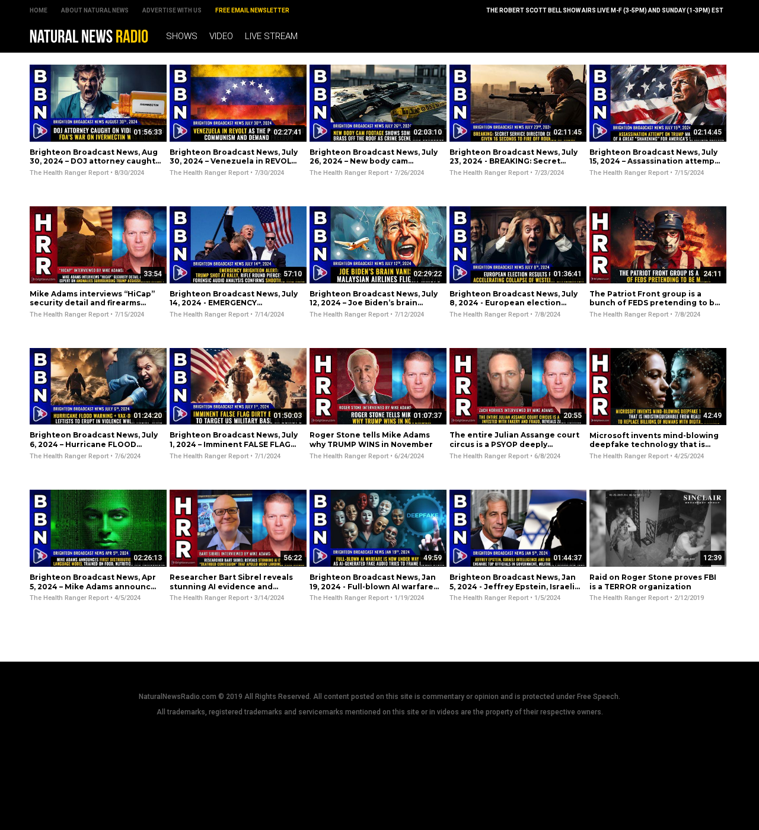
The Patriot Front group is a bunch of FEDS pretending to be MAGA (654, 303)
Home (38, 10)
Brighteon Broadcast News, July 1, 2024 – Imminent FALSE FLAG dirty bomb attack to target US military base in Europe (234, 448)
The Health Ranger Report (69, 173)
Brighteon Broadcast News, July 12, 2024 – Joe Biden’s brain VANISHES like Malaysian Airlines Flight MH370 (374, 307)
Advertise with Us (172, 10)
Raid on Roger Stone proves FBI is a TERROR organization (652, 582)
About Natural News (95, 10)
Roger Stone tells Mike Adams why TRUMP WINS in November (371, 439)
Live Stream (271, 36)
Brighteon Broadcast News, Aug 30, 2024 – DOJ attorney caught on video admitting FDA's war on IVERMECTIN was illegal (94, 166)
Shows (181, 36)
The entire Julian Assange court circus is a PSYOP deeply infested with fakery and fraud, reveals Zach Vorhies (514, 448)
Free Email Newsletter (252, 10)
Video (221, 36)
